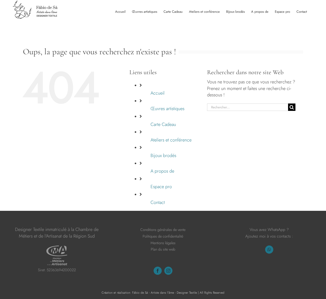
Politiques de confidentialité (163, 236)
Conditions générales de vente (162, 229)
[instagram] (168, 271)
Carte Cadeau (163, 124)
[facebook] (158, 271)
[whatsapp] (269, 249)
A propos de (162, 171)
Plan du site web (163, 249)
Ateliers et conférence (171, 140)
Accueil (158, 93)
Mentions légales (163, 242)
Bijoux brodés (163, 155)
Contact (158, 202)
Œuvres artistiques (167, 108)
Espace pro (161, 186)
